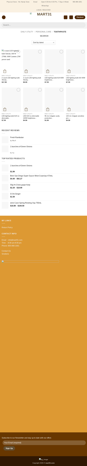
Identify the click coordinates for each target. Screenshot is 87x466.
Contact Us (6, 251)
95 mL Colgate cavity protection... (52, 117)
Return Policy (7, 227)
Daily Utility (27, 32)
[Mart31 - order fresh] (43, 17)
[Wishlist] (65, 17)
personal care (43, 32)
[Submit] (82, 25)
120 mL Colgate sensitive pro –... (75, 117)
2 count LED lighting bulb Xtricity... (11, 79)
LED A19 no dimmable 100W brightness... (31, 117)
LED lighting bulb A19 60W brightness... (54, 79)
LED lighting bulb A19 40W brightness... (75, 79)
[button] (4, 17)
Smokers (5, 254)
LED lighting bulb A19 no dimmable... (10, 117)
